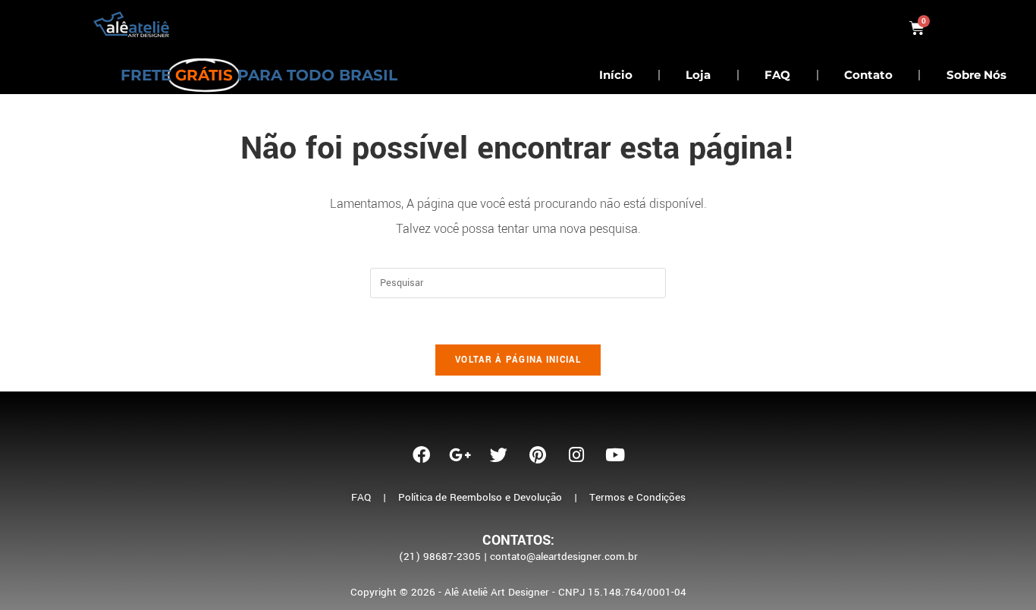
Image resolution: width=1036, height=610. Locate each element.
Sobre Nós (976, 75)
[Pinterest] (537, 454)
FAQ (777, 75)
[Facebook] (421, 454)
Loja (698, 75)
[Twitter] (499, 454)
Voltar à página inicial (518, 360)
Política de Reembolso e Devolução (480, 497)
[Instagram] (576, 454)
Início (616, 75)
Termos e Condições (637, 497)
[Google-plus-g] (460, 454)
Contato (868, 75)
